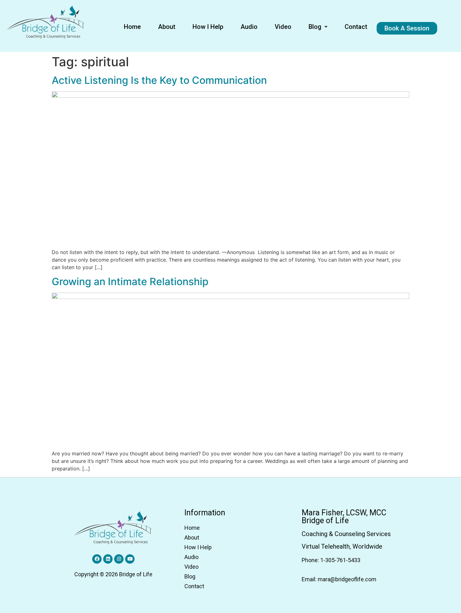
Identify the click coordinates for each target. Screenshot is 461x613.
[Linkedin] (108, 559)
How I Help (208, 26)
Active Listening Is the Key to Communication (159, 80)
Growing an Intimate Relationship (130, 281)
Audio (249, 26)
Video (283, 26)
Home (132, 26)
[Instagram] (119, 559)
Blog (315, 26)
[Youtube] (130, 559)
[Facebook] (97, 559)
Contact (356, 26)
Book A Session (406, 28)
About (166, 26)
